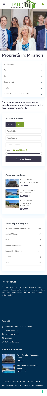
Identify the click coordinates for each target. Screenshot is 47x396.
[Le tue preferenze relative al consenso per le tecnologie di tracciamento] (42, 391)
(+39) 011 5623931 (12, 330)
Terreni (8, 257)
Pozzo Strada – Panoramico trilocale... (30, 181)
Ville (7, 262)
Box (7, 240)
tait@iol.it (9, 338)
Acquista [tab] (10, 124)
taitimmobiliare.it (12, 342)
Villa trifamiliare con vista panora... (29, 191)
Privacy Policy (37, 385)
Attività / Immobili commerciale (18, 228)
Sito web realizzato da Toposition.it (16, 385)
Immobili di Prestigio (14, 245)
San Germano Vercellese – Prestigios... (26, 203)
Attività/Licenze (12, 234)
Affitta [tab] (20, 124)
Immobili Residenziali (14, 251)
